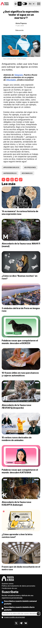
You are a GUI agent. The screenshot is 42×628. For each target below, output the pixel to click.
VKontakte (11, 80)
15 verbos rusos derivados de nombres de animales (17, 439)
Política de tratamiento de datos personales (18, 586)
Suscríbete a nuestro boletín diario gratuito (19, 608)
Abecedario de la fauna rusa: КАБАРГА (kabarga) (16, 503)
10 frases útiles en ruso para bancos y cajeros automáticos (20, 374)
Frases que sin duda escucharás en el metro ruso (21, 568)
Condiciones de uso (9, 588)
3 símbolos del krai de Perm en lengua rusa (21, 309)
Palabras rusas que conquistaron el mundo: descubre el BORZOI (20, 342)
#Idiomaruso (27, 173)
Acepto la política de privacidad (14, 617)
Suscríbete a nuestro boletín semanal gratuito (20, 602)
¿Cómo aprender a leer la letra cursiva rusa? (17, 535)
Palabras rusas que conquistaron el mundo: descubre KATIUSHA (20, 471)
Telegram (18, 75)
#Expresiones (30, 167)
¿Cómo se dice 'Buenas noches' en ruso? (19, 277)
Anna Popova (21, 23)
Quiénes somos (7, 583)
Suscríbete (10, 592)
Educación (20, 30)
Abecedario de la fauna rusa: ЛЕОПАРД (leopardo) (16, 406)
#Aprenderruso (10, 173)
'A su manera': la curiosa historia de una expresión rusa (20, 212)
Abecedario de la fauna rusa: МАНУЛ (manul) (21, 245)
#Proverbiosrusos (11, 167)
